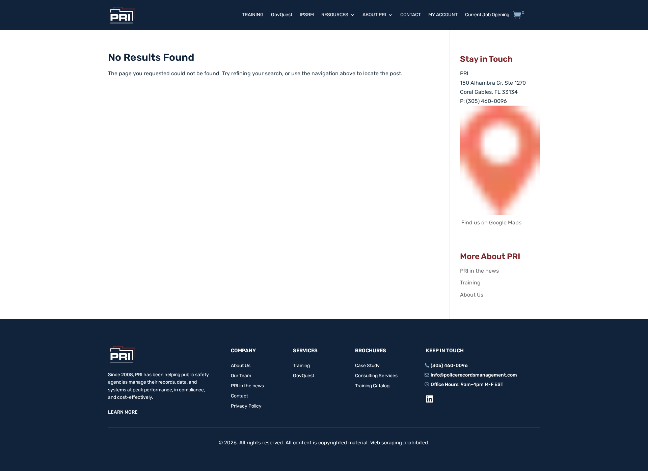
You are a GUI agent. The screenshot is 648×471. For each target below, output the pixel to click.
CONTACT (410, 15)
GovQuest (281, 15)
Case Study (367, 365)
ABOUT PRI (374, 15)
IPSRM (307, 15)
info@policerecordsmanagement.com (474, 375)
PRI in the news (479, 271)
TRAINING (253, 15)
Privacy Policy (246, 406)
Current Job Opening (487, 15)
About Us (471, 295)
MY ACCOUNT (443, 15)
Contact (239, 396)
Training (470, 282)
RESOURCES (334, 15)
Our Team (241, 376)
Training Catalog (372, 386)
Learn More (123, 412)
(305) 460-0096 (449, 365)
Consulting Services (376, 376)
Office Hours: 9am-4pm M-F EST (467, 384)
